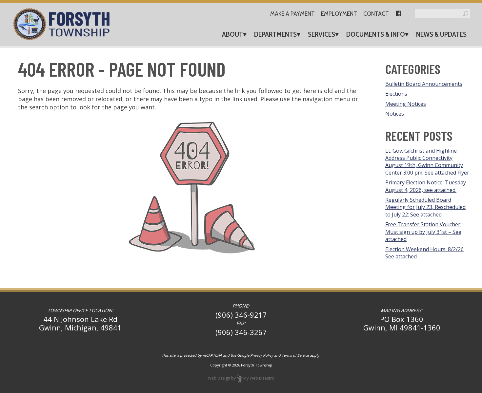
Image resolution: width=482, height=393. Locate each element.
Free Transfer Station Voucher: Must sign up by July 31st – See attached (423, 232)
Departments (275, 34)
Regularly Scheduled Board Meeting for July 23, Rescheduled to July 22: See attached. (425, 207)
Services (321, 34)
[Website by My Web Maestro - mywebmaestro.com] (239, 378)
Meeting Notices (405, 103)
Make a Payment (292, 14)
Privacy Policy (261, 355)
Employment (339, 14)
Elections (396, 93)
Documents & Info (375, 34)
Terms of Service (295, 355)
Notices (394, 113)
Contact (376, 14)
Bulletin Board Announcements (423, 83)
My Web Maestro (258, 378)
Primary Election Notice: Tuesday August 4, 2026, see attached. (425, 186)
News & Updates (441, 34)
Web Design (219, 378)
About (232, 34)
